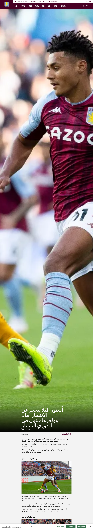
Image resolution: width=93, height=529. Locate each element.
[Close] (90, 526)
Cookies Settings (60, 526)
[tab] (17, 1)
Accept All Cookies (81, 526)
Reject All (71, 526)
